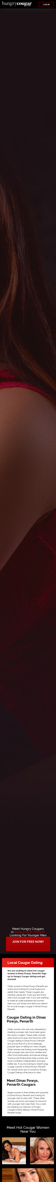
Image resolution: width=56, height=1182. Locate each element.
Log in (46, 4)
